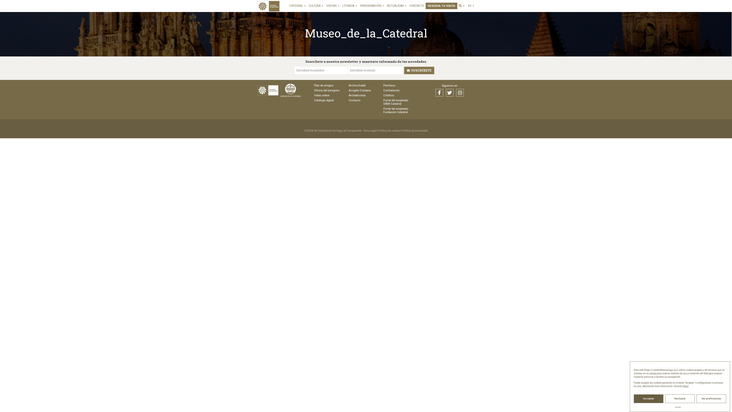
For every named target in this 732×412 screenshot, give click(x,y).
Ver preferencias (711, 398)
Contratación (391, 90)
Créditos (388, 95)
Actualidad (396, 5)
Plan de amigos (323, 85)
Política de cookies (389, 130)
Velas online (321, 95)
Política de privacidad (415, 130)
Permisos (389, 85)
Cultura (315, 5)
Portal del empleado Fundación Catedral (395, 110)
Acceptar (648, 398)
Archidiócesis (357, 95)
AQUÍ (685, 386)
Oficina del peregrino (327, 90)
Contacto (416, 5)
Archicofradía (357, 85)
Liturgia (348, 5)
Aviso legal (370, 130)
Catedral (296, 5)
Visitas (331, 5)
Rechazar (679, 398)
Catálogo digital (324, 100)
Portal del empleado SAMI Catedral (395, 102)
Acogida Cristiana (360, 90)
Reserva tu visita (441, 6)
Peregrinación (371, 5)
